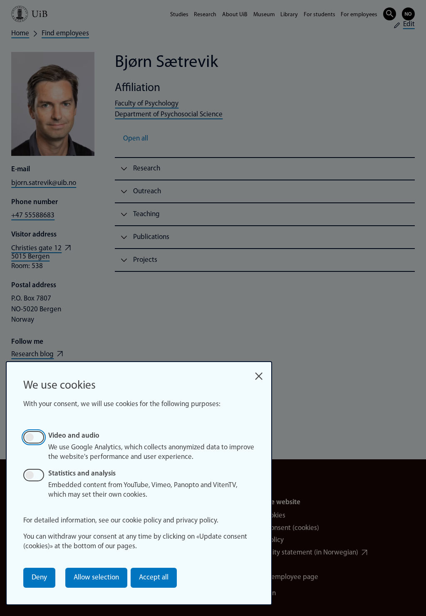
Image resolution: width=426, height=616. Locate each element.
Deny (39, 577)
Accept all (153, 577)
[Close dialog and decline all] (259, 373)
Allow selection (96, 577)
